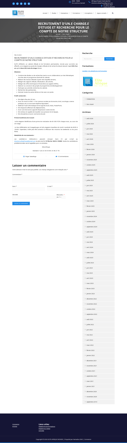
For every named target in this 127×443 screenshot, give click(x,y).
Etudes (54, 13)
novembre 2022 (92, 304)
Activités (41, 431)
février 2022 (90, 350)
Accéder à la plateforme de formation (94, 71)
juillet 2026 (90, 124)
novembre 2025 (92, 160)
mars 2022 (90, 345)
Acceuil (45, 13)
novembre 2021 (92, 366)
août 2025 (90, 175)
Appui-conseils (101, 13)
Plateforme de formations (47, 426)
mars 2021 (90, 381)
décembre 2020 (92, 391)
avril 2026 (90, 139)
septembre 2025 (92, 170)
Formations (76, 13)
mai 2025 (90, 190)
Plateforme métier (44, 429)
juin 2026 (90, 129)
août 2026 (90, 118)
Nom (14, 186)
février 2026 (90, 149)
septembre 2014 (92, 402)
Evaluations (64, 13)
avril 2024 (90, 247)
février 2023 (90, 288)
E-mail (50, 186)
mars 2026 (90, 144)
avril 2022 (90, 340)
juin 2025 (90, 185)
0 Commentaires (63, 156)
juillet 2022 (90, 324)
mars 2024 (90, 252)
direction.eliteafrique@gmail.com (25, 141)
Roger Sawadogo (30, 156)
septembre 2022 (92, 314)
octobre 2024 (91, 221)
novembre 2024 (92, 216)
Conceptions (88, 13)
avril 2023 (90, 278)
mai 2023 (90, 273)
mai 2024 (90, 242)
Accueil (58, 34)
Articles (14, 426)
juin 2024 (90, 237)
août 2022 (90, 319)
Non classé (65, 34)
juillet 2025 (90, 180)
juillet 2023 (90, 263)
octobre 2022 (91, 309)
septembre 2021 (92, 376)
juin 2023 (90, 268)
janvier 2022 (91, 355)
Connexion (15, 424)
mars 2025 (90, 201)
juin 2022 (90, 330)
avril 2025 (90, 196)
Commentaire (17, 174)
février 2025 (90, 206)
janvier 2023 (91, 293)
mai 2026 (90, 134)
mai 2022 (90, 335)
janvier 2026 (91, 154)
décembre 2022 (92, 299)
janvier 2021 (91, 386)
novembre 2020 (92, 397)
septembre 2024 (92, 227)
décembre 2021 (92, 361)
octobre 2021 (91, 371)
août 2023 (90, 257)
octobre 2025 (91, 165)
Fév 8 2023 (17, 55)
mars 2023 (90, 283)
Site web (15, 194)
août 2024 (90, 232)
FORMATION (91, 99)
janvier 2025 (91, 211)
